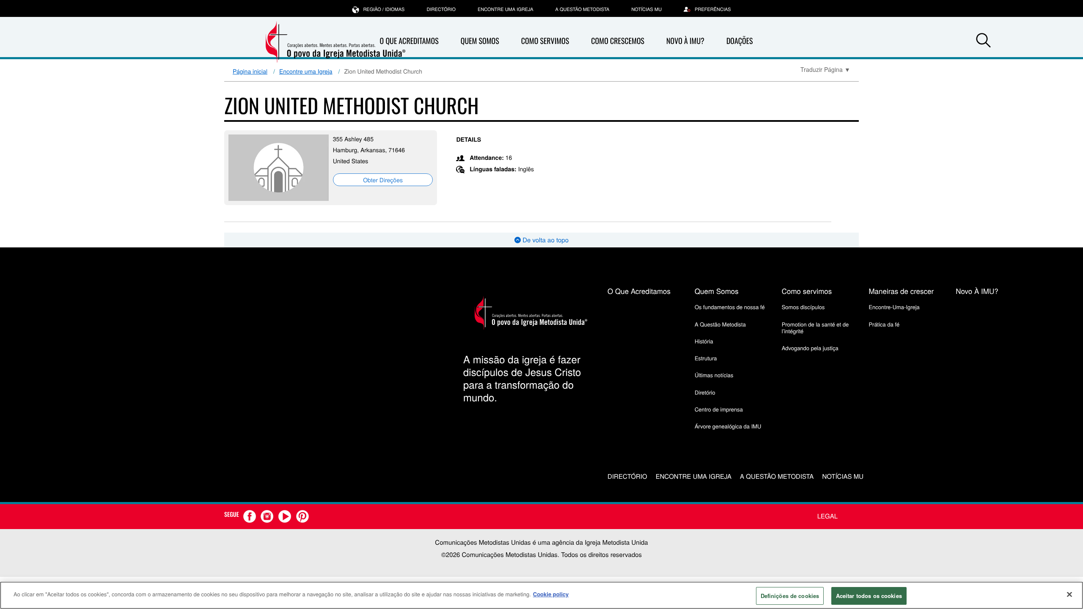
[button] (983, 41)
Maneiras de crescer (901, 290)
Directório (441, 9)
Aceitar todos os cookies (869, 596)
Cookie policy (551, 594)
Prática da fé (884, 324)
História (704, 341)
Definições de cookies (790, 596)
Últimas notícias (714, 375)
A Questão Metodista (582, 9)
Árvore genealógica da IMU (728, 426)
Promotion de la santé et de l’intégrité (815, 327)
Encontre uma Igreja (306, 71)
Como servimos (807, 290)
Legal (827, 516)
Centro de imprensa (719, 409)
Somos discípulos (803, 307)
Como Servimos (545, 41)
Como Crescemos (617, 41)
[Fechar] (1069, 594)
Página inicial (250, 71)
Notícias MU (646, 9)
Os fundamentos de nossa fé (730, 307)
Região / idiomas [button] (383, 9)
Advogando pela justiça (810, 348)
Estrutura (706, 358)
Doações (739, 41)
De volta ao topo (545, 240)
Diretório (705, 392)
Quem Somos (480, 41)
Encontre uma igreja (505, 9)
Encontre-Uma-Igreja (894, 307)
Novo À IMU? (685, 41)
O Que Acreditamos (409, 41)
